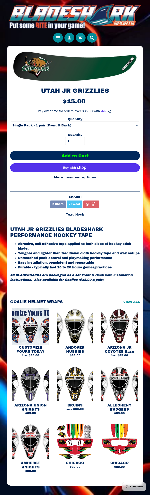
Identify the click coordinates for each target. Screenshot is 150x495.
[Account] (69, 38)
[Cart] (81, 38)
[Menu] (58, 38)
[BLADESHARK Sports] (75, 16)
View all (131, 301)
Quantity (75, 119)
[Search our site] (92, 38)
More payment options (75, 177)
